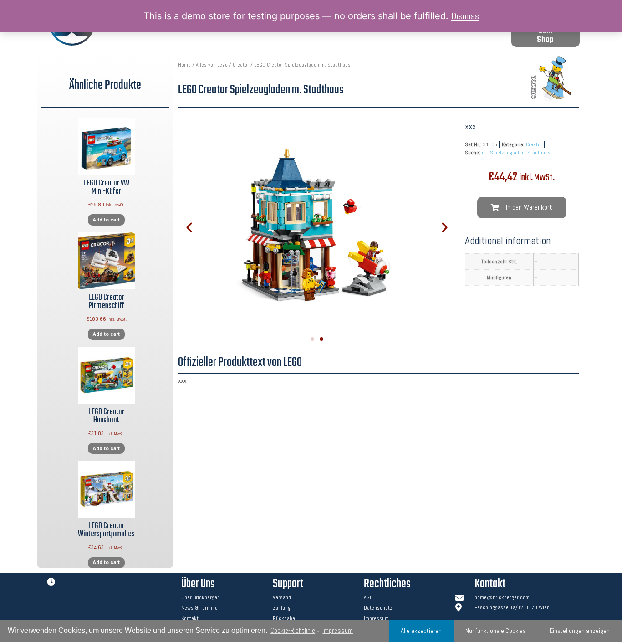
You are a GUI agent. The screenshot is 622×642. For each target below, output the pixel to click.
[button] (545, 35)
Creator (241, 64)
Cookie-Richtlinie (292, 630)
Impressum (337, 630)
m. (484, 152)
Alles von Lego (212, 64)
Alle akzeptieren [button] (421, 631)
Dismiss (465, 16)
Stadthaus (539, 152)
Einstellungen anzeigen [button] (580, 631)
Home (184, 64)
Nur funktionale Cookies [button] (495, 631)
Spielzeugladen (507, 152)
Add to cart (106, 220)
